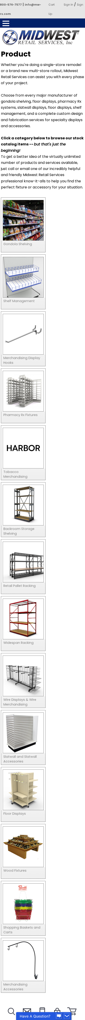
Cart (52, 5)
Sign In (68, 5)
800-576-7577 (11, 5)
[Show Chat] (59, 1016)
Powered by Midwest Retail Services (42, 37)
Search (11, 1016)
